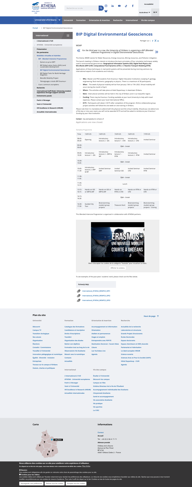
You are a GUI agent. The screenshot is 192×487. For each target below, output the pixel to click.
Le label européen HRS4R (130, 351)
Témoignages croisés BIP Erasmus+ (53, 81)
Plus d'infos (86, 466)
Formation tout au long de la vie (77, 347)
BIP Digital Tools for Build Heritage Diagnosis (53, 74)
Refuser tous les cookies (54, 483)
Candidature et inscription (75, 330)
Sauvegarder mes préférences (31, 483)
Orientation (96, 330)
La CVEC (96, 410)
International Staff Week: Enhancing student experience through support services (54, 91)
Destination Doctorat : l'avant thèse (105, 344)
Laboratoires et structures (131, 330)
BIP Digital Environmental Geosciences (55, 70)
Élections (36, 344)
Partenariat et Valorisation (131, 347)
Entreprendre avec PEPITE (101, 340)
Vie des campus (148, 20)
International (132, 20)
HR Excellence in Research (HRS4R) (50, 108)
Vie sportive (97, 407)
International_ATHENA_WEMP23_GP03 (96, 300)
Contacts (68, 358)
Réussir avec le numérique (75, 354)
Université (68, 20)
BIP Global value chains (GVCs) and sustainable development (53, 66)
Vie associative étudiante (102, 400)
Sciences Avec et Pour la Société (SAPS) (136, 358)
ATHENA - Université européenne (49, 45)
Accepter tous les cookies (76, 483)
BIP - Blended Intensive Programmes (52, 59)
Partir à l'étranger (43, 100)
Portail (35, 28)
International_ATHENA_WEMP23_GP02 (96, 296)
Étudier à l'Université (101, 376)
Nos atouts (37, 337)
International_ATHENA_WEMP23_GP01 (96, 291)
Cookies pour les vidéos (30, 474)
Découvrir (36, 327)
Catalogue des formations (74, 327)
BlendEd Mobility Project (49, 78)
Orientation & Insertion (99, 20)
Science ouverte (127, 354)
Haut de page (149, 316)
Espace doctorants (128, 340)
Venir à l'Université (44, 104)
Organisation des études (74, 340)
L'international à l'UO (45, 41)
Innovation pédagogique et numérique (47, 354)
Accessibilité (148, 4)
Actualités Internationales (47, 112)
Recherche (117, 20)
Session (24, 470)
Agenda (94, 354)
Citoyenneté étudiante (101, 393)
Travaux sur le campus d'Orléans (45, 365)
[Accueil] (35, 5)
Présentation (42, 49)
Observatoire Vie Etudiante (75, 351)
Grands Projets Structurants (131, 333)
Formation (81, 20)
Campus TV (37, 330)
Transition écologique (41, 333)
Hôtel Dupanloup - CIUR (130, 361)
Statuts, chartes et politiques (44, 368)
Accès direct (143, 12)
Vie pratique (97, 403)
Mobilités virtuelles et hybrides (49, 55)
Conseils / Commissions (42, 347)
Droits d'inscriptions (72, 333)
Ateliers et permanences (101, 333)
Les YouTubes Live (98, 351)
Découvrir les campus (101, 379)
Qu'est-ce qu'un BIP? (47, 62)
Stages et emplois (98, 337)
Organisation (38, 340)
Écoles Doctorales (127, 337)
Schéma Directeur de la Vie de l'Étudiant (108, 386)
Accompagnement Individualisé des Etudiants (110, 390)
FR (154, 12)
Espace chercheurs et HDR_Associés (134, 344)
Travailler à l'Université (41, 351)
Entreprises (37, 361)
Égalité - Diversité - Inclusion (43, 358)
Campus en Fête (99, 383)
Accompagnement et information (104, 327)
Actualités (68, 361)
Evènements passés (44, 96)
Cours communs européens (48, 84)
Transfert (68, 337)
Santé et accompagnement (103, 396)
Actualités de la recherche (131, 327)
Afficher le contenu (118, 268)
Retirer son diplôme (72, 344)
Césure (94, 347)
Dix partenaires (42, 52)
